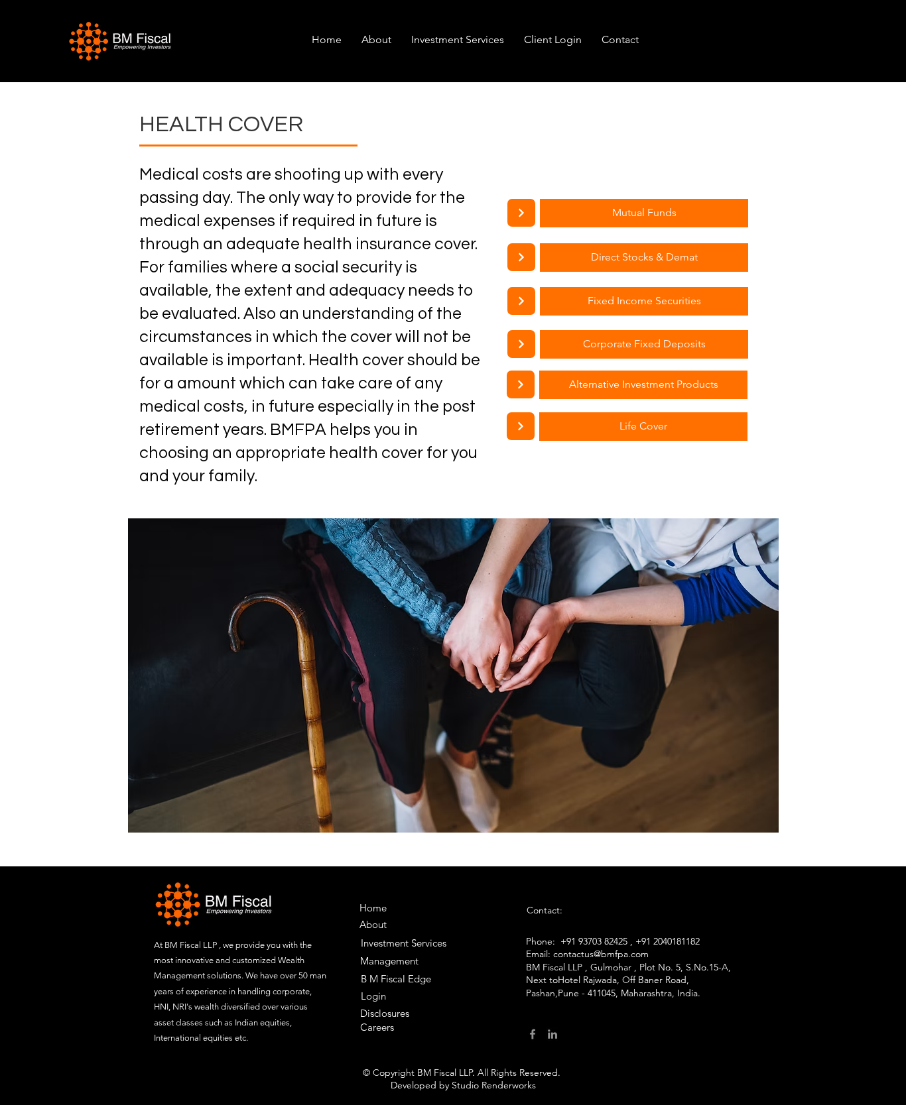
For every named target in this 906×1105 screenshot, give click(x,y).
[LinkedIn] (552, 1034)
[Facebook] (532, 1034)
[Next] (521, 213)
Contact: (544, 910)
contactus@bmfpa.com (601, 954)
